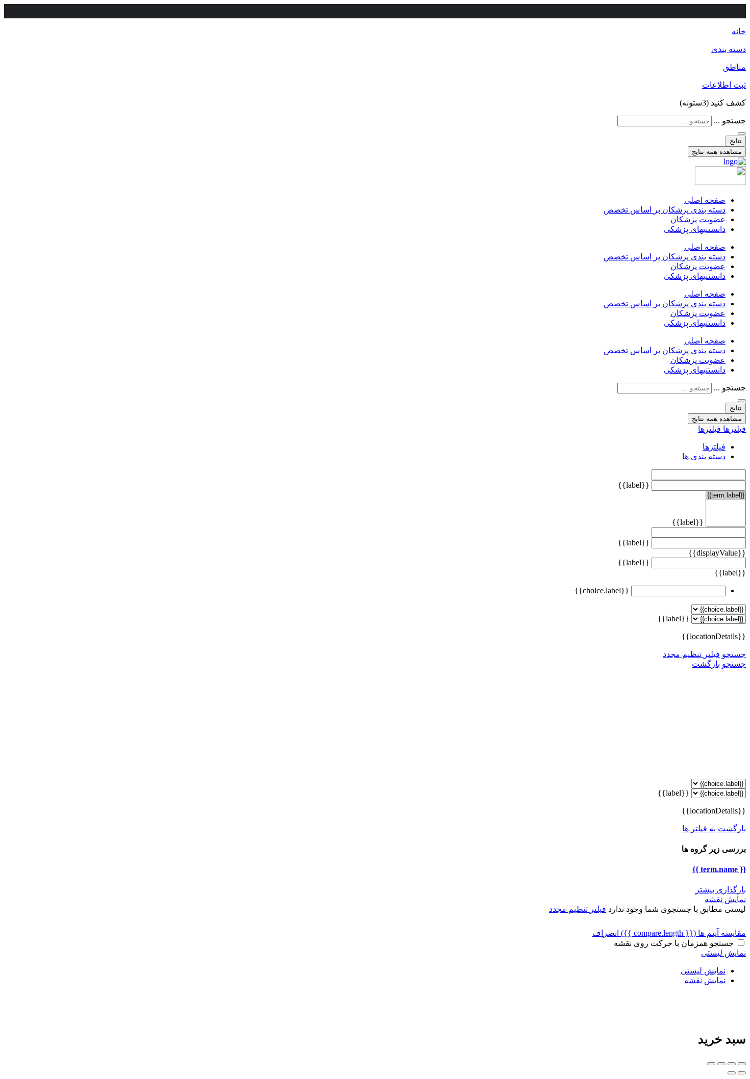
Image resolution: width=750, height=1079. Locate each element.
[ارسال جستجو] (742, 133)
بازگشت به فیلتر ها (714, 828)
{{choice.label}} (601, 590)
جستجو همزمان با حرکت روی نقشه (674, 943)
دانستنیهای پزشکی (695, 229)
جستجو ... (730, 120)
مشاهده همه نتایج (717, 151)
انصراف (605, 933)
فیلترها (733, 429)
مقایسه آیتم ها (683, 933)
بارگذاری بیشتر (720, 889)
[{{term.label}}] (725, 495)
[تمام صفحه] (721, 1063)
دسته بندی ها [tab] (704, 456)
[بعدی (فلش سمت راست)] (732, 1072)
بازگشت (706, 664)
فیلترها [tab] (714, 446)
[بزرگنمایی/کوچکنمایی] (711, 1063)
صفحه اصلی (705, 200)
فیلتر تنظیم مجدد (691, 654)
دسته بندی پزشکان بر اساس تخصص (665, 209)
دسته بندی (728, 49)
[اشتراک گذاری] (732, 1063)
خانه (739, 31)
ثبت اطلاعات (724, 85)
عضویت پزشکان (698, 219)
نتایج (736, 141)
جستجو (734, 654)
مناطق (734, 67)
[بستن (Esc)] (742, 1063)
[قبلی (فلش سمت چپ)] (742, 1072)
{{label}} (633, 485)
